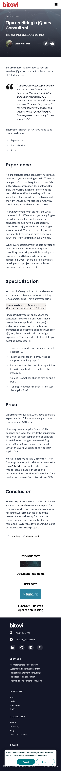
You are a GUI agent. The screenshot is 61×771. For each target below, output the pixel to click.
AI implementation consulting (24, 664)
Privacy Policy (24, 756)
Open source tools (19, 734)
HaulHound (15, 705)
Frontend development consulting (26, 680)
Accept (26, 762)
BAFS (12, 709)
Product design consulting (22, 676)
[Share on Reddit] (52, 44)
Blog (12, 730)
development (32, 536)
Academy (14, 726)
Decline (45, 762)
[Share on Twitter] (46, 43)
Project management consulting (25, 672)
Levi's (12, 701)
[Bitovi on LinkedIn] (12, 647)
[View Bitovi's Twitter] (40, 647)
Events (13, 722)
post (45, 505)
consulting (15, 536)
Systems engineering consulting (25, 668)
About (14, 745)
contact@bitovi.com (25, 639)
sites (20, 505)
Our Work (16, 691)
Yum (12, 697)
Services (15, 659)
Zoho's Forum (18, 466)
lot (12, 505)
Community (17, 716)
